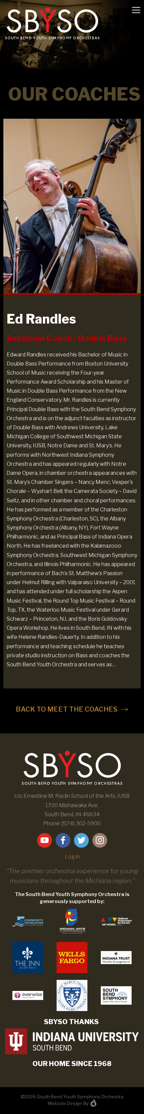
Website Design (65, 1103)
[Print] (27, 957)
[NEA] (116, 921)
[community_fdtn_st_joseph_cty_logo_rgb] (27, 921)
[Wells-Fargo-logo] (72, 957)
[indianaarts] (72, 921)
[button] (72, 709)
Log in (72, 856)
